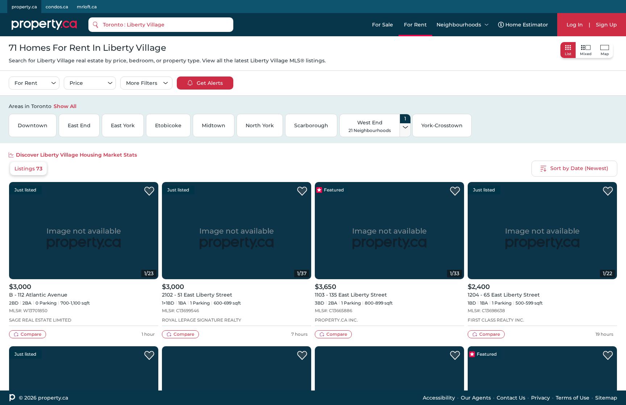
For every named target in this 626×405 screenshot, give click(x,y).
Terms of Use (572, 397)
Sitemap (606, 397)
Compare (31, 334)
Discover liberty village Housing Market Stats (76, 155)
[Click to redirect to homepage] (44, 24)
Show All (65, 106)
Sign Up (606, 25)
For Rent (415, 24)
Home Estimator (526, 24)
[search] (160, 24)
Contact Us (511, 397)
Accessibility (439, 397)
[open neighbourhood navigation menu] (486, 24)
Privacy (540, 397)
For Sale (382, 24)
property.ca (24, 6)
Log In (575, 25)
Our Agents (476, 397)
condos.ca (57, 6)
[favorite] (149, 191)
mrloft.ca (87, 6)
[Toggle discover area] (616, 106)
